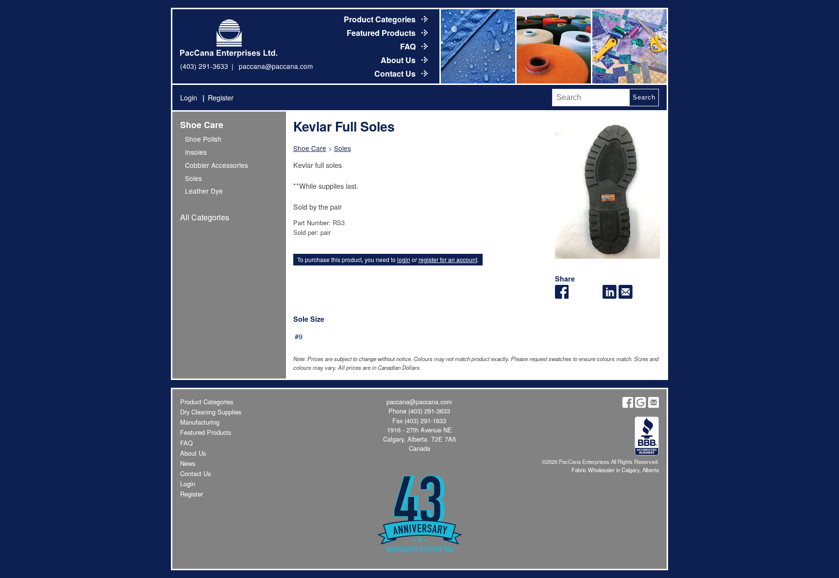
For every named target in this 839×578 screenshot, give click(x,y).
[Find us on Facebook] (627, 405)
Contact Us (396, 73)
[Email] (626, 296)
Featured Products (382, 32)
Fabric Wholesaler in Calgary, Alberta (615, 470)
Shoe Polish (203, 139)
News (187, 463)
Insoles (196, 152)
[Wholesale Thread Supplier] (553, 46)
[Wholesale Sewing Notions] (629, 46)
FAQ (409, 46)
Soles (193, 178)
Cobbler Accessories (216, 165)
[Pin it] (594, 296)
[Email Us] (653, 405)
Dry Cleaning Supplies (210, 411)
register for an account (448, 259)
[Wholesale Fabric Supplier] (477, 46)
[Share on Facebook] (562, 296)
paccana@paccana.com (276, 66)
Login (188, 97)
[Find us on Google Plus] (640, 405)
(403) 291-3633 (204, 66)
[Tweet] (578, 296)
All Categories (204, 217)
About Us (399, 60)
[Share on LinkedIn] (610, 296)
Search (644, 97)
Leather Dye (204, 191)
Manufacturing (199, 422)
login (403, 259)
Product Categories (381, 19)
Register (221, 97)
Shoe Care (201, 124)
